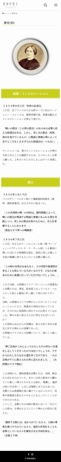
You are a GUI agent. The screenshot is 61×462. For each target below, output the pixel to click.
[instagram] (32, 454)
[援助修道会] (10, 5)
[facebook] (28, 454)
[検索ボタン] (45, 5)
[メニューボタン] (56, 5)
